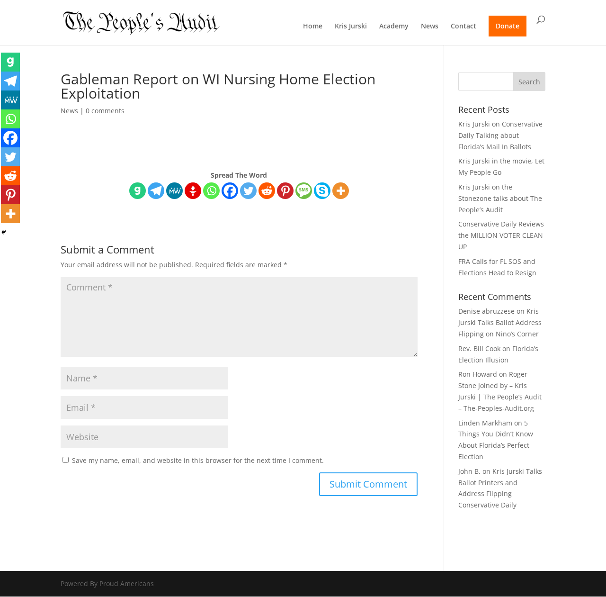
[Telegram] (156, 190)
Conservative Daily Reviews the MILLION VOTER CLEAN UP (501, 235)
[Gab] (137, 190)
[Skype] (322, 190)
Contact (463, 26)
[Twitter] (248, 190)
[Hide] (4, 232)
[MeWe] (174, 190)
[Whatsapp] (211, 190)
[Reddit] (266, 190)
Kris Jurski (351, 26)
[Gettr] (193, 190)
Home (312, 26)
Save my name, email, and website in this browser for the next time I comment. (198, 460)
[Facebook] (230, 190)
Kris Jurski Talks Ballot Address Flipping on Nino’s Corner (500, 322)
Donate (507, 25)
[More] (340, 190)
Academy (394, 26)
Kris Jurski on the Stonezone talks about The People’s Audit (500, 198)
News (429, 26)
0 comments (105, 110)
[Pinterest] (285, 190)
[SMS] (303, 190)
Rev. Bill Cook (479, 348)
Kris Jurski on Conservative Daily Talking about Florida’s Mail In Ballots (500, 135)
